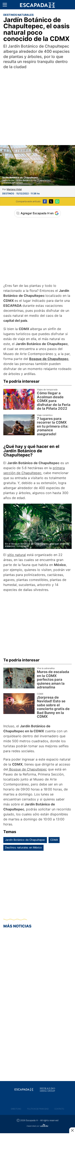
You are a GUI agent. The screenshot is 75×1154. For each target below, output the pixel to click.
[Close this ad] (72, 1130)
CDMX (54, 839)
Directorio (16, 1109)
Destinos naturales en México (23, 847)
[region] (37, 103)
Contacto (59, 1109)
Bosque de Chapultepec (27, 769)
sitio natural (16, 555)
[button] (5, 5)
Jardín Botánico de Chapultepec (25, 839)
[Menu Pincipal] (4, 4)
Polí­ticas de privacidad (38, 1109)
